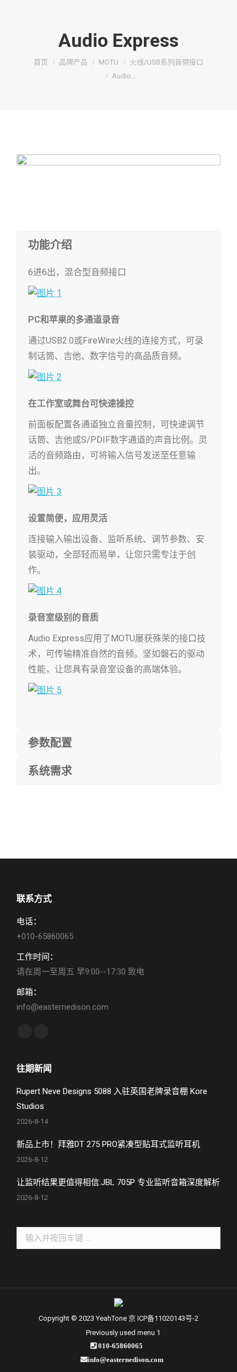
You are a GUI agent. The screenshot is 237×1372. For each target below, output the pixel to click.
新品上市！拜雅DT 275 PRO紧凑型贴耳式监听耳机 (108, 1144)
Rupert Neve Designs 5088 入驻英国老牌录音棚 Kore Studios (112, 1098)
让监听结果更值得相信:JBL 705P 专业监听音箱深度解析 (118, 1182)
